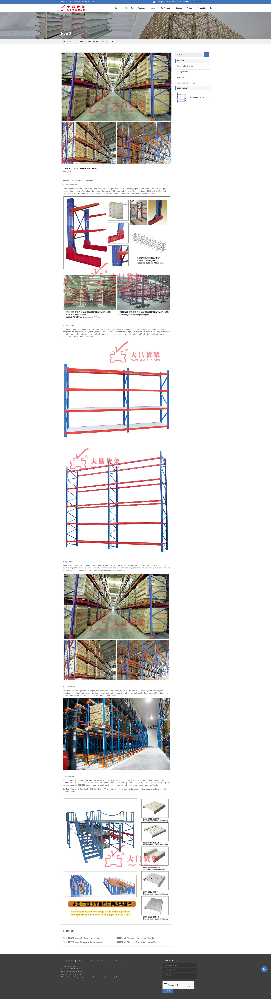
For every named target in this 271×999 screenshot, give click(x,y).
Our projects (165, 8)
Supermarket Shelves (185, 66)
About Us (129, 8)
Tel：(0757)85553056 (68, 966)
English (198, 2)
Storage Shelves (183, 72)
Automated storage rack (186, 83)
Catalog (179, 8)
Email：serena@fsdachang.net (71, 971)
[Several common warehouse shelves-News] (72, 7)
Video (189, 8)
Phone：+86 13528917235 (70, 969)
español (207, 2)
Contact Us (201, 8)
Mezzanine (181, 77)
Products (141, 8)
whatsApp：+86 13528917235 (71, 974)
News (153, 8)
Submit (167, 991)
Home (117, 8)
